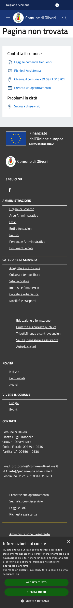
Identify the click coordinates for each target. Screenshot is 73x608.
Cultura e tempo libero (24, 274)
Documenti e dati (21, 248)
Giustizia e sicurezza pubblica (36, 326)
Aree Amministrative (23, 215)
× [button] (68, 541)
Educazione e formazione (33, 320)
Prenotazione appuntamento (29, 494)
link (17, 574)
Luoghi (14, 403)
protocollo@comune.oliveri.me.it (35, 466)
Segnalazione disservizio (26, 501)
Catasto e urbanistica (24, 294)
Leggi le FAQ (17, 507)
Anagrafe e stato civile (24, 268)
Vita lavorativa (19, 281)
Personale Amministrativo (27, 241)
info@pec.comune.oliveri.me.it (31, 471)
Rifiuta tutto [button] (36, 592)
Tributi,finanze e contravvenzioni (38, 333)
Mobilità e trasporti (22, 300)
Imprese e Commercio (24, 287)
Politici (14, 235)
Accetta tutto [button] (36, 582)
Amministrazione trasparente (29, 534)
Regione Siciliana (18, 4)
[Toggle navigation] (8, 17)
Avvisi (13, 384)
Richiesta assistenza (23, 514)
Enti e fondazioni (20, 228)
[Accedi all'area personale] (57, 5)
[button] (36, 600)
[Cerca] (64, 17)
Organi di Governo (21, 208)
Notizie (14, 371)
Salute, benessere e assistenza (37, 340)
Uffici (12, 222)
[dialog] (36, 572)
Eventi (13, 409)
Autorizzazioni (26, 346)
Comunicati (17, 378)
